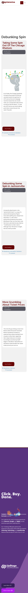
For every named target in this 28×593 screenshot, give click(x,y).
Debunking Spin (12, 132)
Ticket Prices (12, 368)
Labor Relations (13, 251)
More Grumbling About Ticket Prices (13, 303)
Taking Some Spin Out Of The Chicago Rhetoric (13, 45)
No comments (12, 134)
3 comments (12, 253)
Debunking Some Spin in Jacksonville (13, 184)
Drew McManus (8, 52)
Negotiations (17, 132)
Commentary (6, 132)
